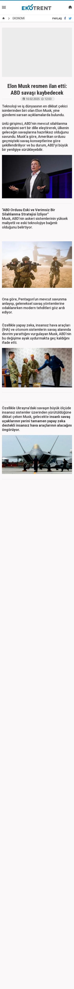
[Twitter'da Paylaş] (70, 18)
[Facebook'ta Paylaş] (65, 18)
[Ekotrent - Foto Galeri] (37, 7)
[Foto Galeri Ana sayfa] (3, 18)
